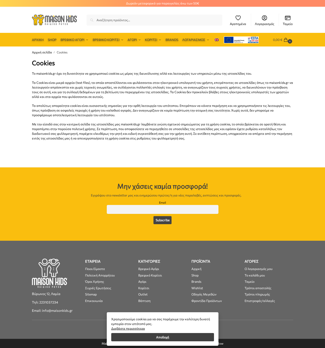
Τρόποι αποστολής (258, 288)
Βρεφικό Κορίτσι (150, 275)
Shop (195, 275)
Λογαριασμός (264, 24)
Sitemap (91, 294)
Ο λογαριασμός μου (259, 269)
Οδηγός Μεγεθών (203, 294)
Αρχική (196, 269)
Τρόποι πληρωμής (257, 294)
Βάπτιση (144, 301)
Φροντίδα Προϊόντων (206, 301)
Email (162, 202)
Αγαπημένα (238, 24)
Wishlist (197, 288)
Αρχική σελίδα (42, 52)
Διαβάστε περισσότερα (128, 328)
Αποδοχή (162, 337)
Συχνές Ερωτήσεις (98, 288)
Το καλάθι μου (255, 275)
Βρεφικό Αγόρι (148, 269)
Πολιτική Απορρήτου (100, 275)
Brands (196, 281)
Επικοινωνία (94, 301)
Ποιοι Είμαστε (95, 269)
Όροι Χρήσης (94, 281)
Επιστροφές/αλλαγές (260, 301)
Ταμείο (288, 24)
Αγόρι (142, 281)
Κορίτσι (143, 288)
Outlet (143, 294)
